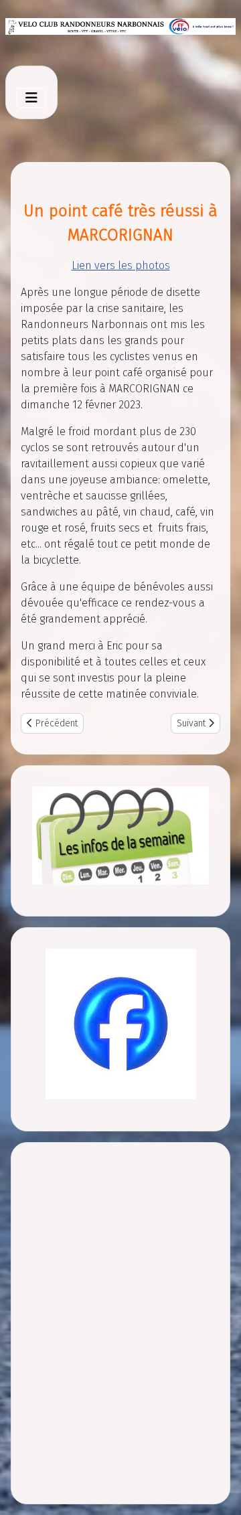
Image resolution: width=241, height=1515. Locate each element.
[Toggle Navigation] (31, 98)
